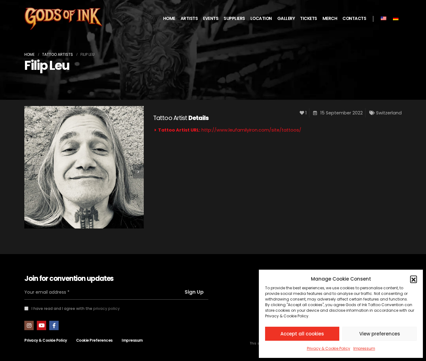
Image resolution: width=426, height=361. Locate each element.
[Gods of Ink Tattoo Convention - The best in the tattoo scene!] (63, 18)
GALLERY (286, 19)
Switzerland (389, 113)
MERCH (329, 19)
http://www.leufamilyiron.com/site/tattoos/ (251, 130)
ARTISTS (189, 19)
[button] (413, 279)
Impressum (364, 348)
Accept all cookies (302, 333)
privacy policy (106, 308)
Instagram (29, 325)
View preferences (379, 333)
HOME (169, 19)
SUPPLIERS (234, 19)
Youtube (41, 325)
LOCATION (261, 19)
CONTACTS (354, 19)
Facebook (54, 325)
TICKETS (308, 19)
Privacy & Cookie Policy (328, 348)
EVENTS (210, 19)
